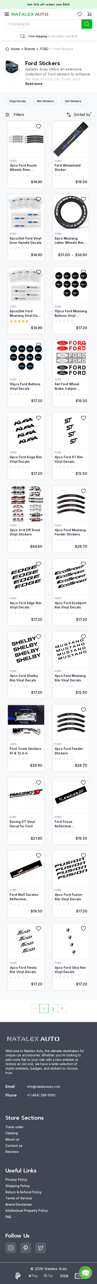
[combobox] (48, 24)
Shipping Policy (17, 1186)
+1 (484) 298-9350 (41, 1095)
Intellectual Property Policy (26, 1210)
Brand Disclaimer (18, 1204)
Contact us (14, 1145)
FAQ (8, 1217)
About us (12, 1139)
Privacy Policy (16, 1179)
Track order (14, 1127)
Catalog (11, 1133)
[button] (85, 1272)
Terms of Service (18, 1198)
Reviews (12, 1152)
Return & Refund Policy (23, 1192)
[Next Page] (62, 1008)
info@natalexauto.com (43, 1086)
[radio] (11, 175)
